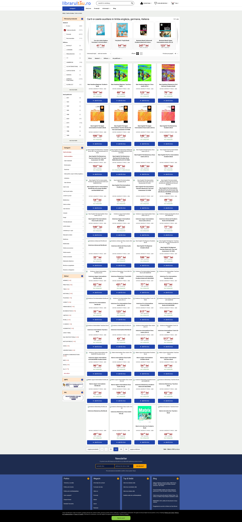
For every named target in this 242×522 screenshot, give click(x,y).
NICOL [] (66, 364)
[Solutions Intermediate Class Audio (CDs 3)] (144, 327)
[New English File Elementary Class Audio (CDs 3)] (144, 151)
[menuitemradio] (141, 53)
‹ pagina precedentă (92, 449)
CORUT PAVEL (67, 332)
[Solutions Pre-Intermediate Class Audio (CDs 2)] (121, 300)
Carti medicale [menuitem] (68, 160)
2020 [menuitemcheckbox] (73, 118)
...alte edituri (66, 373)
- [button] (82, 19)
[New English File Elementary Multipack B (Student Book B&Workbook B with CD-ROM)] (121, 152)
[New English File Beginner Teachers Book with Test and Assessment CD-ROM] (168, 244)
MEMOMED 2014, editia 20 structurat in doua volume (165, 501)
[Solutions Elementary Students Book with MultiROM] (144, 381)
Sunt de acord (121, 518)
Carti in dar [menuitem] (66, 187)
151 (111, 449)
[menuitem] (73, 8)
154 (126, 449)
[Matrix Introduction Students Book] (144, 422)
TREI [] (66, 289)
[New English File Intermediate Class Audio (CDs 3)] (97, 215)
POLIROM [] (67, 298)
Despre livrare (67, 499)
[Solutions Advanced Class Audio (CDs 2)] (121, 242)
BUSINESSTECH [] (69, 311)
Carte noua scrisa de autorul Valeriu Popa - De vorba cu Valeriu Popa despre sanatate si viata (165, 496)
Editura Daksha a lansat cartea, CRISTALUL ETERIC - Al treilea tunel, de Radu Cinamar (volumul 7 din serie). (164, 484)
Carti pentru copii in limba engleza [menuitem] (73, 174)
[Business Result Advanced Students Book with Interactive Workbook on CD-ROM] (143, 30)
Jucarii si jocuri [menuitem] (67, 195)
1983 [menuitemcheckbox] (73, 114)
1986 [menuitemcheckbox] (73, 131)
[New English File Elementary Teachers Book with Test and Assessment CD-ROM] (97, 152)
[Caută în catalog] (132, 3)
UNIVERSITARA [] (69, 350)
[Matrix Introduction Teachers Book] (168, 406)
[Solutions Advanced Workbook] (97, 241)
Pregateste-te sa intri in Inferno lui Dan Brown (165, 506)
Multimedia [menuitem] (66, 243)
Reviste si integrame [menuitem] (68, 270)
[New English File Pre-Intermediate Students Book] (168, 151)
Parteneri (95, 508)
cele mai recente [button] (102, 53)
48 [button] (175, 53)
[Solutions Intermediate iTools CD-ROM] (168, 327)
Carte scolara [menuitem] (68, 156)
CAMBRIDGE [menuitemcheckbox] (74, 62)
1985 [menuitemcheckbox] (73, 135)
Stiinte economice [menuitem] (68, 248)
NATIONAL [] (67, 293)
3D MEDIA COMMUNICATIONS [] (71, 355)
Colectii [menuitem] (65, 213)
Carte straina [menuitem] (67, 152)
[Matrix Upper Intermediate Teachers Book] (168, 354)
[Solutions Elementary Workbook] (97, 406)
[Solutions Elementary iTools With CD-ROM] (121, 272)
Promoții (95, 495)
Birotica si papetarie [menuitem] (68, 265)
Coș (175, 3)
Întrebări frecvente (69, 503)
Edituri (95, 499)
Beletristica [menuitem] (66, 200)
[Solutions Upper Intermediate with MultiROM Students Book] (97, 354)
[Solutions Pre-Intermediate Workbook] (97, 298)
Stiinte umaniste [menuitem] (67, 256)
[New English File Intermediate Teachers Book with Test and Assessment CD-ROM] (144, 183)
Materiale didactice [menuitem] (68, 261)
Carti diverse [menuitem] (67, 182)
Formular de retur (98, 487)
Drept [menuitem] (64, 217)
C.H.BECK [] (67, 324)
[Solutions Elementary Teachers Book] (168, 379)
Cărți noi (95, 491)
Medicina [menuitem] (65, 239)
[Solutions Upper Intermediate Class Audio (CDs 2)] (144, 215)
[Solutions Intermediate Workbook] (121, 325)
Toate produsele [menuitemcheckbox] (74, 30)
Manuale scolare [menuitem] (67, 235)
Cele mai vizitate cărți (129, 491)
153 (121, 449)
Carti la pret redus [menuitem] (68, 191)
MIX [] (66, 360)
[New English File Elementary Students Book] (168, 122)
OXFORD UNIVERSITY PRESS (96, 88)
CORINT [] (67, 302)
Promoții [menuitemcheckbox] (74, 34)
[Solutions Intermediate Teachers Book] (97, 325)
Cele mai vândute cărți (129, 483)
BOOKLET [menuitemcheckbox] (73, 45)
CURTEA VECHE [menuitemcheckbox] (73, 70)
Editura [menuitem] (106, 58)
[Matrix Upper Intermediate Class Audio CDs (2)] (121, 381)
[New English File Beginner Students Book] (144, 242)
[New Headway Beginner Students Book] (97, 81)
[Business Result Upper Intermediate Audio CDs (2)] (165, 30)
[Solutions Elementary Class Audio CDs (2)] (121, 408)
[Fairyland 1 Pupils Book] (122, 30)
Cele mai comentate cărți (130, 487)
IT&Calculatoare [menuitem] (67, 222)
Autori (95, 503)
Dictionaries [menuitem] (67, 165)
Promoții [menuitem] (96, 8)
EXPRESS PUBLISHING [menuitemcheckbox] (74, 79)
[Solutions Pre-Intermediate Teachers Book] (168, 272)
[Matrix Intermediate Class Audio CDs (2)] (121, 354)
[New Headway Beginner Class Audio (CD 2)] (144, 81)
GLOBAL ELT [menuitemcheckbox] (73, 84)
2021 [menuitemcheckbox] (73, 97)
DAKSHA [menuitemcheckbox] (73, 75)
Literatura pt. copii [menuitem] (68, 230)
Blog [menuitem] (114, 8)
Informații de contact (99, 483)
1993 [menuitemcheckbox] (73, 127)
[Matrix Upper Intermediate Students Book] (144, 354)
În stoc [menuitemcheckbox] (74, 26)
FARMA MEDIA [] (68, 306)
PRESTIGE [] (67, 284)
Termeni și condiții (69, 483)
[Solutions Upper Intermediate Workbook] (121, 215)
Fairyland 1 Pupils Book (122, 40)
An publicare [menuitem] (116, 58)
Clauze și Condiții (78, 514)
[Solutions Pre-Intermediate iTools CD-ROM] (144, 300)
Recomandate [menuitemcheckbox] (74, 38)
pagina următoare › (135, 449)
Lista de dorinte (162, 3)
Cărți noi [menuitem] (88, 8)
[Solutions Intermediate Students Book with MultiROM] (168, 300)
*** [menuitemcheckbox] (73, 58)
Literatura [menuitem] (66, 178)
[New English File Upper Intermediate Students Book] (97, 122)
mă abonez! (140, 466)
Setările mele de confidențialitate (132, 495)
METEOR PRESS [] (69, 341)
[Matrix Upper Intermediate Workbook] (97, 379)
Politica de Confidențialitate (71, 491)
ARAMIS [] (67, 280)
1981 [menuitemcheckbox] (73, 110)
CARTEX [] (67, 315)
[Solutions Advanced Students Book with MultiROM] (168, 215)
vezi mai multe (73, 89)
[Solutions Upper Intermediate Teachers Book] (97, 272)
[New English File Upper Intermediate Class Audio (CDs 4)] (144, 122)
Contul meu (146, 3)
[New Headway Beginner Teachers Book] (121, 81)
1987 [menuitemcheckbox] (73, 106)
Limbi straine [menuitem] (66, 226)
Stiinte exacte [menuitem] (67, 252)
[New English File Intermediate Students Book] (121, 181)
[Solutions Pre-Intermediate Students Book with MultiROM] (144, 272)
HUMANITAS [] (68, 328)
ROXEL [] (66, 319)
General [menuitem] (97, 58)
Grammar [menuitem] (66, 169)
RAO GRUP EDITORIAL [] (71, 337)
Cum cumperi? (68, 495)
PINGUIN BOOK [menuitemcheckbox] (73, 54)
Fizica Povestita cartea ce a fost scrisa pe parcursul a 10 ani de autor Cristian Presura (164, 490)
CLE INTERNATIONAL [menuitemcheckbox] (73, 66)
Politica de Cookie (169, 512)
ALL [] (66, 369)
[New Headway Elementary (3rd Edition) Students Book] (168, 81)
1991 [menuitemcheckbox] (73, 102)
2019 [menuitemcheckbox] (74, 123)
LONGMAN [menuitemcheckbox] (74, 49)
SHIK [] (66, 346)
